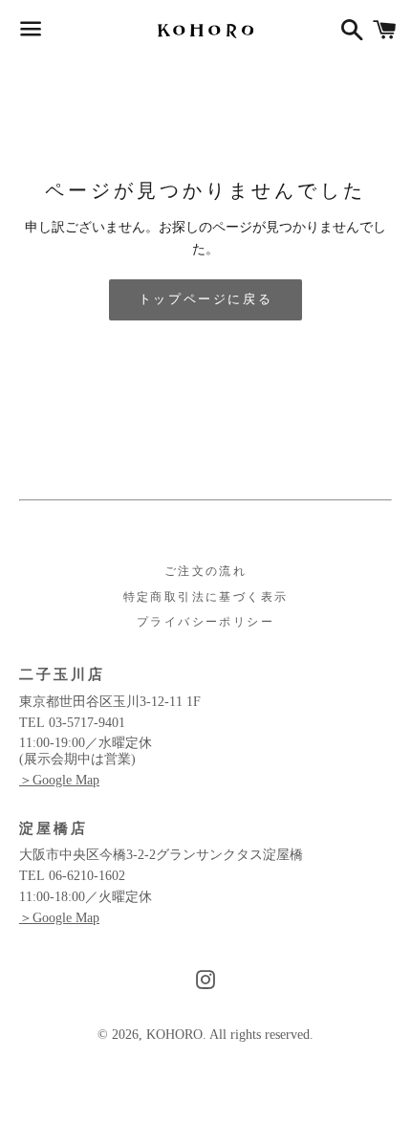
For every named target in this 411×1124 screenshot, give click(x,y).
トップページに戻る (205, 299)
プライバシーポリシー (205, 621)
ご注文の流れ (205, 571)
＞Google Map (59, 780)
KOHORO (174, 1034)
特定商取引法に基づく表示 (206, 597)
